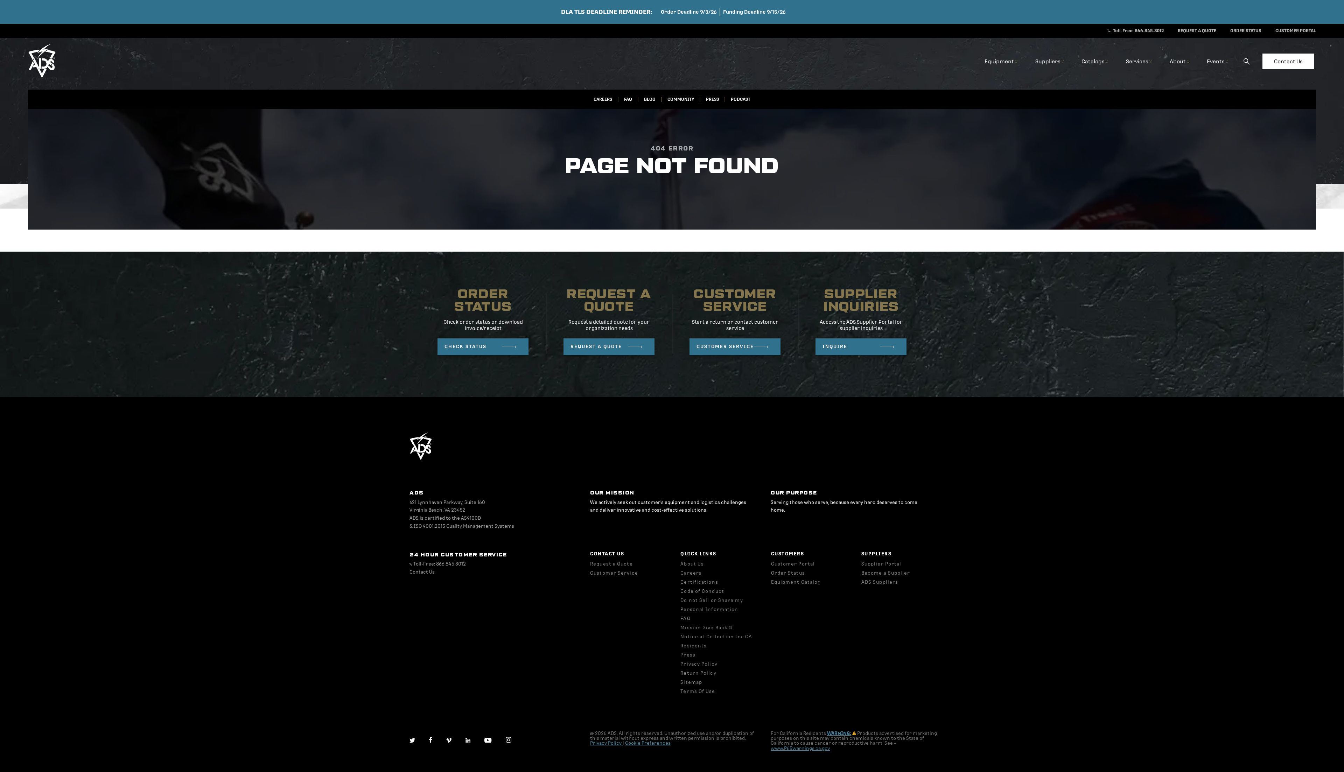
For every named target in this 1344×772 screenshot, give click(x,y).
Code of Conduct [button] (702, 591)
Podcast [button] (740, 99)
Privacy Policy (606, 743)
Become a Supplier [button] (885, 573)
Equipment (1000, 61)
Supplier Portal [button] (881, 564)
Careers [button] (603, 99)
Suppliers (1048, 61)
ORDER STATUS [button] (1245, 30)
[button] (42, 76)
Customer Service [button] (614, 573)
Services (1137, 61)
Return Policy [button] (698, 673)
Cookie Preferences (648, 743)
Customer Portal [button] (793, 564)
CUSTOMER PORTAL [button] (1295, 30)
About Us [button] (692, 564)
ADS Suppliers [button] (879, 582)
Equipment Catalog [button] (796, 582)
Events (1216, 61)
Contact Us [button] (422, 572)
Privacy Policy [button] (698, 664)
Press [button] (712, 99)
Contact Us (1288, 61)
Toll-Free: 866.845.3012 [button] (1138, 30)
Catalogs (1094, 61)
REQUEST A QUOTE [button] (1197, 30)
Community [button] (680, 99)
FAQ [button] (628, 99)
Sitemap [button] (691, 682)
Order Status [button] (788, 573)
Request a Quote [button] (611, 564)
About (1178, 61)
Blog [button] (650, 99)
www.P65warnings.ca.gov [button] (800, 748)
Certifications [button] (699, 582)
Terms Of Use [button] (697, 691)
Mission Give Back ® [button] (706, 627)
